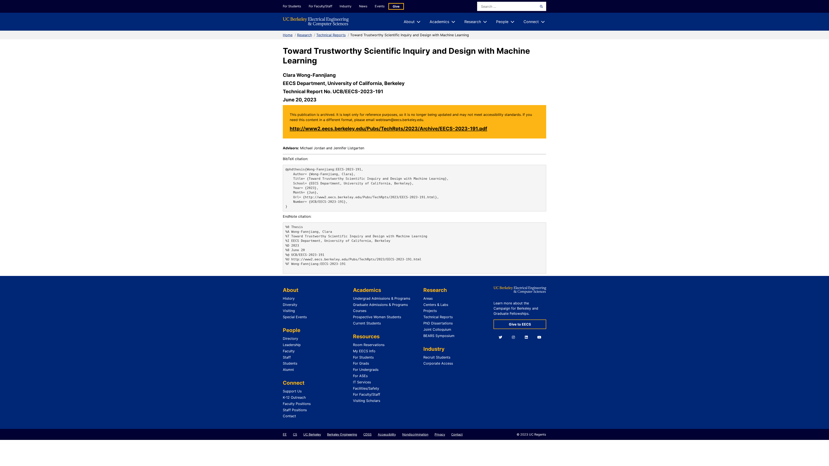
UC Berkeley (312, 434)
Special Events (295, 317)
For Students (292, 6)
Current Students (367, 323)
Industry (345, 6)
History (289, 298)
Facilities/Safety (366, 388)
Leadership (292, 345)
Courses (359, 311)
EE (285, 434)
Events (380, 6)
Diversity (290, 304)
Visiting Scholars (366, 400)
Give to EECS (520, 324)
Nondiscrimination (415, 434)
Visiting (289, 311)
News (363, 6)
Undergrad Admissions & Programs (381, 298)
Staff (287, 357)
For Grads (361, 363)
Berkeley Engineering (342, 434)
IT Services (362, 382)
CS (295, 434)
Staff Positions (295, 410)
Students (290, 363)
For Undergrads (365, 369)
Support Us (292, 391)
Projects (430, 311)
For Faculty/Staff (320, 6)
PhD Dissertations (438, 323)
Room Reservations (368, 345)
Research (304, 35)
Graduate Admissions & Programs (380, 304)
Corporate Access (438, 363)
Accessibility (387, 434)
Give (396, 6)
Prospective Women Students (377, 317)
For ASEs (360, 376)
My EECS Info (364, 351)
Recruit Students (436, 357)
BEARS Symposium (438, 336)
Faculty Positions (297, 403)
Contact (289, 416)
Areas (428, 298)
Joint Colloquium (437, 329)
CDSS (367, 434)
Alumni (288, 369)
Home (288, 35)
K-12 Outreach (294, 397)
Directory (290, 338)
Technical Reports (331, 35)
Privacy (440, 434)
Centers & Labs (435, 304)
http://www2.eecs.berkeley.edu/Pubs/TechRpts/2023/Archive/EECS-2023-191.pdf (388, 128)
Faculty (289, 351)
